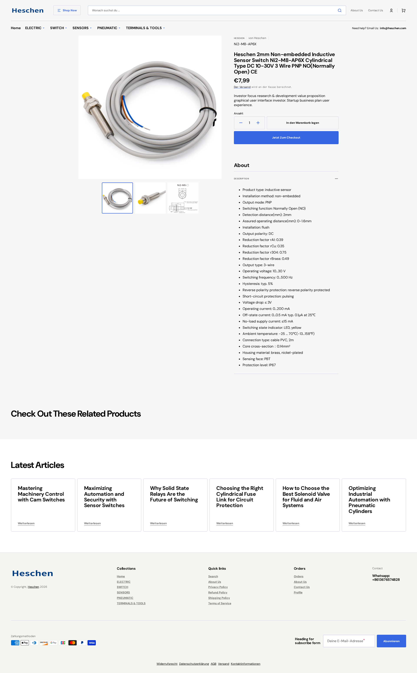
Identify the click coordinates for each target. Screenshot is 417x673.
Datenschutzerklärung (194, 664)
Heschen (33, 587)
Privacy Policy (218, 587)
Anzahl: (238, 113)
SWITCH (122, 587)
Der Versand (242, 87)
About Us (214, 582)
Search (213, 576)
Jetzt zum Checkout (286, 137)
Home (121, 576)
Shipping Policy (219, 598)
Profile (298, 592)
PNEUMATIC (125, 598)
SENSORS (123, 592)
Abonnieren (391, 641)
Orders (298, 576)
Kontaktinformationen (245, 664)
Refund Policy (217, 592)
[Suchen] (340, 10)
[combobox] (217, 10)
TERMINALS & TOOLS (131, 603)
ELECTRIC (124, 582)
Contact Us (302, 587)
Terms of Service (219, 603)
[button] (391, 10)
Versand (223, 664)
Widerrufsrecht (167, 664)
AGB (213, 664)
